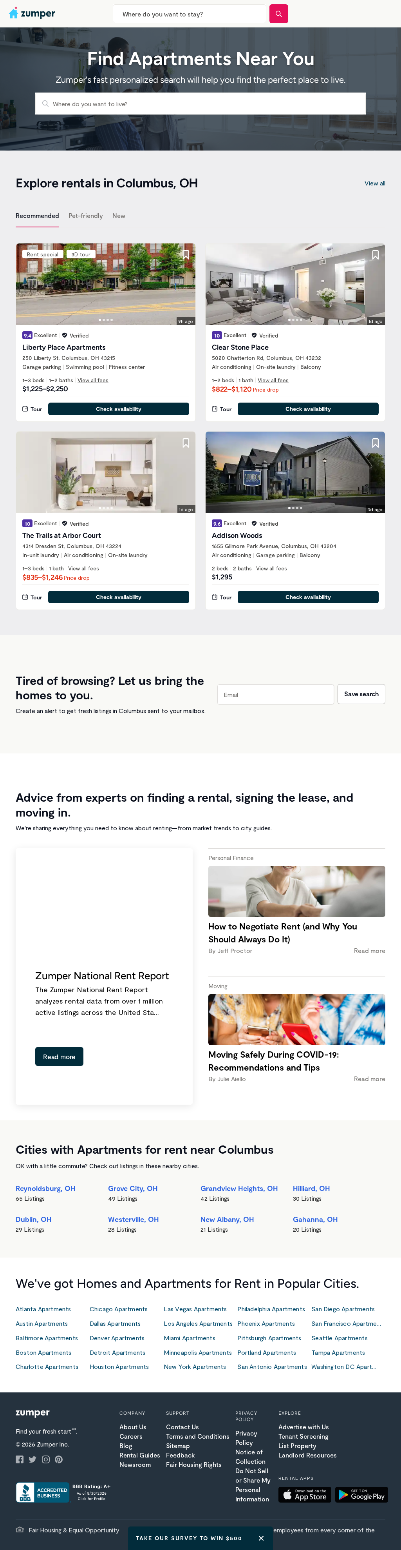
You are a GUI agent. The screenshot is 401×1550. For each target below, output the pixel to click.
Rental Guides (139, 1455)
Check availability (118, 408)
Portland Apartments (266, 1352)
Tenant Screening (303, 1436)
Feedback (180, 1455)
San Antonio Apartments (272, 1366)
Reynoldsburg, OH (46, 1188)
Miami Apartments (189, 1337)
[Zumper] (32, 13)
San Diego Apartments (343, 1308)
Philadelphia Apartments (271, 1308)
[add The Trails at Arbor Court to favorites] (186, 443)
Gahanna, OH (315, 1219)
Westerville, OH (133, 1219)
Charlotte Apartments (47, 1366)
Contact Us (182, 1426)
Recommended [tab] (37, 215)
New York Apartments (195, 1366)
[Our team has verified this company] (64, 335)
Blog (125, 1445)
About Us (132, 1426)
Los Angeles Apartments (198, 1323)
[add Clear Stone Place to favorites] (375, 255)
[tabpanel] (200, 422)
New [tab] (118, 215)
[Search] (278, 13)
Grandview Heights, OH (239, 1188)
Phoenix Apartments (266, 1323)
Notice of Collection (250, 1456)
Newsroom (135, 1464)
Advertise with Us (303, 1426)
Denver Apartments (117, 1337)
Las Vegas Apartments (195, 1308)
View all (375, 183)
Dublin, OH (34, 1219)
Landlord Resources (307, 1455)
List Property (297, 1445)
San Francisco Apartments (348, 1323)
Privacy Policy (246, 1437)
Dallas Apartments (115, 1323)
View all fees (93, 380)
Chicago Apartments (119, 1308)
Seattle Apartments (339, 1337)
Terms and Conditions (197, 1436)
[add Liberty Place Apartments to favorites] (186, 255)
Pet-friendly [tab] (86, 215)
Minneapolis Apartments (198, 1352)
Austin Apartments (42, 1323)
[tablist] (200, 216)
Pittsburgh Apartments (269, 1337)
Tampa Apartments (338, 1352)
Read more (59, 1056)
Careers (131, 1436)
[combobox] (189, 13)
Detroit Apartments (118, 1352)
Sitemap (178, 1445)
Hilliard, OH (311, 1188)
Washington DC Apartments (348, 1366)
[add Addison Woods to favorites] (375, 443)
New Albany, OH (227, 1219)
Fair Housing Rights (194, 1464)
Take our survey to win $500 (189, 1538)
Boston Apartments (43, 1352)
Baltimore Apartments (47, 1337)
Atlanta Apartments (43, 1308)
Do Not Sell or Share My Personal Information (253, 1485)
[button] (306, 1496)
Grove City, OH (133, 1188)
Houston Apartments (119, 1366)
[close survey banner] (261, 1538)
